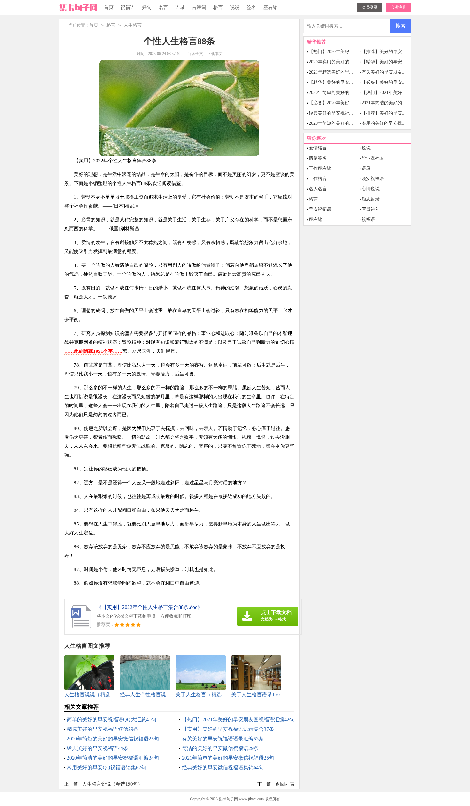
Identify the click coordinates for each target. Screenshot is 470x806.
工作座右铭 (320, 168)
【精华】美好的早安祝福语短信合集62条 (349, 82)
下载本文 (215, 53)
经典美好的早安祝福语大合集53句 (342, 113)
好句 (147, 7)
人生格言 (133, 25)
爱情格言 (318, 148)
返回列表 (284, 783)
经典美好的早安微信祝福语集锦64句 (223, 767)
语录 (180, 7)
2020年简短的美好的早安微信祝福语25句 (113, 738)
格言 (218, 7)
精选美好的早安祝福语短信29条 (102, 729)
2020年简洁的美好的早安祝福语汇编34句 (113, 758)
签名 (251, 7)
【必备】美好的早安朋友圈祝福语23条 (400, 82)
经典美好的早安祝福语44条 (97, 748)
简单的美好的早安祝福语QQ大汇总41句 (111, 719)
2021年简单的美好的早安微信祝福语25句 (228, 758)
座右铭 (270, 7)
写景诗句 (371, 209)
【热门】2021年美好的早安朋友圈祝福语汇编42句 (238, 719)
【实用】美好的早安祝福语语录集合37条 (228, 729)
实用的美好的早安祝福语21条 (391, 123)
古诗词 (199, 7)
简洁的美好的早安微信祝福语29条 (220, 748)
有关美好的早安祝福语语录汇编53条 (223, 738)
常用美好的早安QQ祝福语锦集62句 (106, 767)
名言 (163, 7)
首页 (109, 7)
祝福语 (128, 7)
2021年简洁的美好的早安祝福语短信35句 (402, 102)
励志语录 (371, 199)
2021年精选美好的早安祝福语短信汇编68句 (351, 72)
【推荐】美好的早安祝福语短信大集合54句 (404, 113)
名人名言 (318, 188)
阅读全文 (195, 53)
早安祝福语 (320, 209)
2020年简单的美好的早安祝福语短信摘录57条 (353, 92)
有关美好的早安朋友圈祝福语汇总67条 (400, 72)
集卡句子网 (228, 799)
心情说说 (371, 188)
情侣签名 (318, 158)
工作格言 (318, 178)
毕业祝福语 (373, 158)
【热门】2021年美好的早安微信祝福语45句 (404, 92)
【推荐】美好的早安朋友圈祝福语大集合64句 (406, 51)
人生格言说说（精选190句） (112, 783)
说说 (234, 7)
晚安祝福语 (373, 178)
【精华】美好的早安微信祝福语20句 (397, 61)
